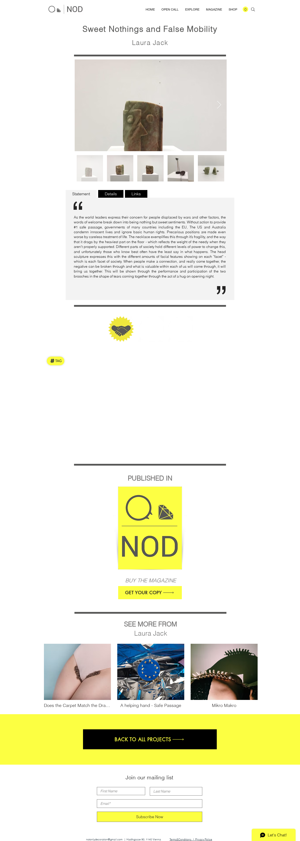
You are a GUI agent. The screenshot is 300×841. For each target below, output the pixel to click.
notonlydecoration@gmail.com (104, 839)
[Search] (253, 9)
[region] (150, 528)
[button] (245, 9)
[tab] (81, 194)
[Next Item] (219, 105)
